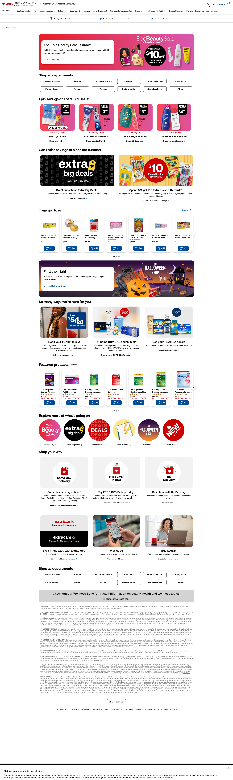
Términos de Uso (85, 709)
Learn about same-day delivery (63, 505)
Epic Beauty (49, 445)
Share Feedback (116, 701)
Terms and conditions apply (130, 692)
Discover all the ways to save (63, 559)
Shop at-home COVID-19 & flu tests (115, 355)
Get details (186, 673)
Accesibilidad (97, 709)
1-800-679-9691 (61, 709)
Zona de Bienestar (153, 709)
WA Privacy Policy (127, 709)
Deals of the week (98, 445)
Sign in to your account (168, 559)
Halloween (148, 445)
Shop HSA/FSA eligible (167, 350)
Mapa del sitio (139, 709)
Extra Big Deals (73, 445)
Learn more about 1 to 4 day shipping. (164, 653)
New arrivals (172, 445)
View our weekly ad (115, 559)
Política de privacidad (151, 777)
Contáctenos (73, 709)
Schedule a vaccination (63, 355)
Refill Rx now (167, 503)
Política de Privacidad (111, 709)
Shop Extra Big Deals (76, 198)
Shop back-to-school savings (154, 201)
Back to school (123, 445)
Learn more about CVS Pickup (115, 503)
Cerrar (228, 768)
